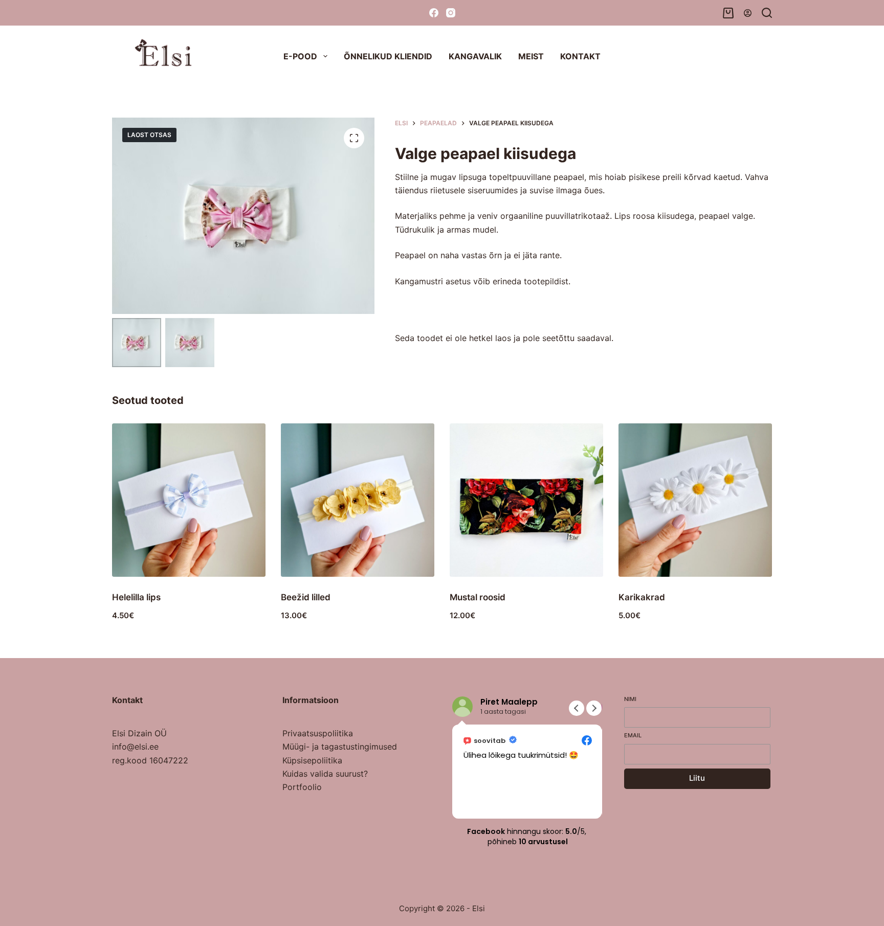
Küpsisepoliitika (312, 760)
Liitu (697, 778)
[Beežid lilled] (357, 500)
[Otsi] (767, 13)
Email (633, 735)
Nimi (630, 699)
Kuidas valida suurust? (325, 774)
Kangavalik (475, 56)
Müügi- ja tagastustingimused (339, 746)
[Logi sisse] (748, 13)
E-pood (300, 56)
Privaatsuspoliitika (317, 733)
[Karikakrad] (695, 500)
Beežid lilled (305, 597)
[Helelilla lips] (189, 500)
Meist (531, 56)
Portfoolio (302, 787)
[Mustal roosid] (526, 500)
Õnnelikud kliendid (388, 56)
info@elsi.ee (135, 746)
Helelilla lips (136, 597)
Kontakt (580, 56)
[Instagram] (450, 12)
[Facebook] (433, 12)
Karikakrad (641, 597)
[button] (594, 708)
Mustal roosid (477, 597)
